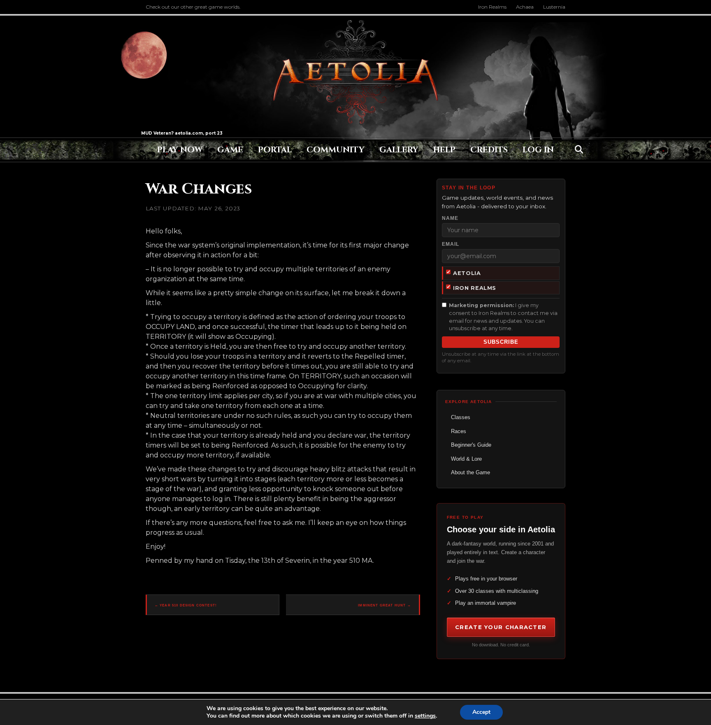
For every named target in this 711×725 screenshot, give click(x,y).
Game (230, 149)
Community (336, 149)
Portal (275, 149)
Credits (489, 149)
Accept (481, 712)
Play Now (179, 149)
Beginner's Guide (471, 445)
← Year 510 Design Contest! (186, 605)
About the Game (470, 472)
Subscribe (500, 342)
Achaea (525, 7)
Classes (460, 417)
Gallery (398, 149)
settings (425, 716)
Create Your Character (500, 627)
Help (444, 149)
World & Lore (466, 459)
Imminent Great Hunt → (384, 605)
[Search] (577, 149)
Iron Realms (492, 7)
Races (458, 431)
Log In (538, 149)
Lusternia (554, 7)
